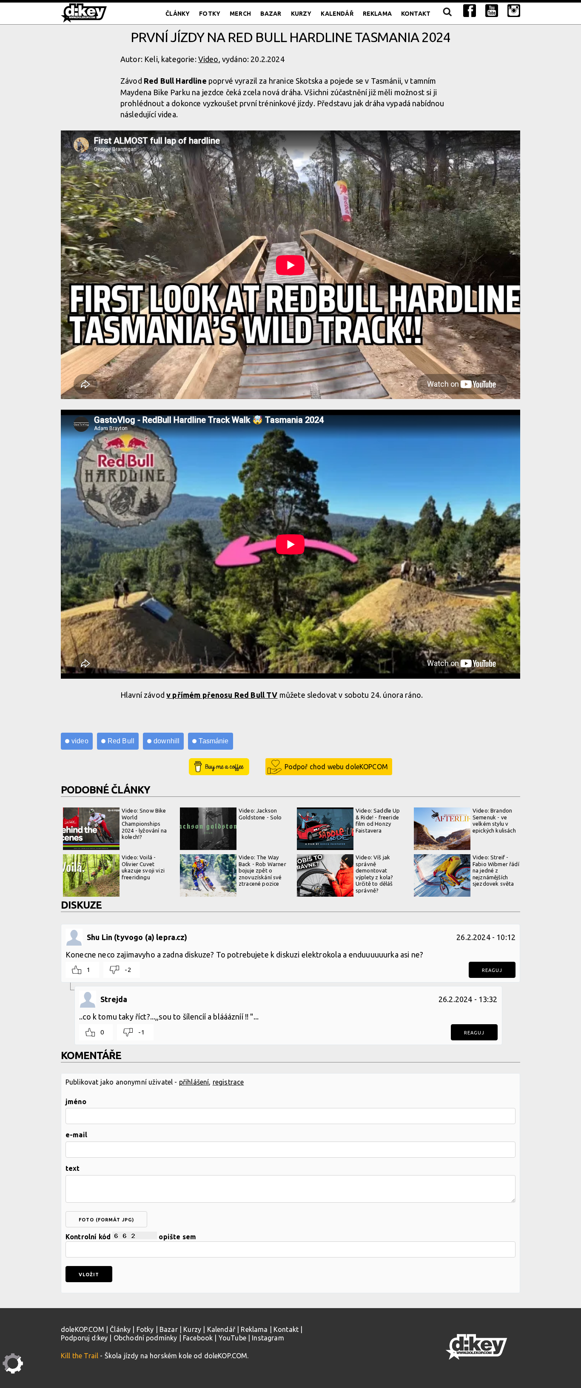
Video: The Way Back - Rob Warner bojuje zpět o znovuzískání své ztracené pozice (262, 870)
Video (208, 59)
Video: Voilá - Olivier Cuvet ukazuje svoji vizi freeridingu (143, 867)
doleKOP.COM (82, 1329)
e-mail (76, 1135)
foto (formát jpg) (106, 1219)
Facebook (198, 1338)
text (73, 1168)
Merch (240, 13)
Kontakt (415, 13)
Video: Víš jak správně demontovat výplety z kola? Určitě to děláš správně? (374, 873)
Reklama (377, 13)
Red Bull (121, 741)
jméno (76, 1101)
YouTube (232, 1338)
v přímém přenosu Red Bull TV (221, 695)
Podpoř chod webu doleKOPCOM (336, 766)
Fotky (209, 13)
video (79, 741)
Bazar (271, 13)
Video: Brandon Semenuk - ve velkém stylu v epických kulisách (494, 820)
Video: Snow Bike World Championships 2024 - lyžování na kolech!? (144, 823)
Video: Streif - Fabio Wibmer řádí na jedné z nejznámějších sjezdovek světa (496, 870)
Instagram (268, 1338)
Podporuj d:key (84, 1338)
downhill (166, 741)
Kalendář (337, 13)
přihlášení (194, 1082)
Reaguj (492, 970)
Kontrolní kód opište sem (131, 1237)
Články (177, 13)
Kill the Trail (79, 1356)
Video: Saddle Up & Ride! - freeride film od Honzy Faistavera (378, 820)
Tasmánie (213, 741)
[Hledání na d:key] (447, 14)
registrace (228, 1082)
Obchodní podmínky (145, 1338)
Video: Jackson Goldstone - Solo (260, 813)
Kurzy (301, 13)
